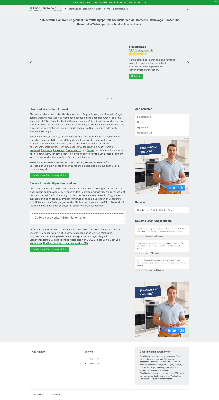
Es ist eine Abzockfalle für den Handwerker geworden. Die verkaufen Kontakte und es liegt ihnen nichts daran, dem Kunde (160, 245)
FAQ (108, 8)
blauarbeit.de (37, 140)
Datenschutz (94, 363)
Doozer (139, 46)
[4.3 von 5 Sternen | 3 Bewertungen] (160, 54)
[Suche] (186, 9)
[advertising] (162, 167)
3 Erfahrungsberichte (146, 50)
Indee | (153, 253)
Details (141, 72)
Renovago (46, 150)
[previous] (31, 62)
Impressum (94, 359)
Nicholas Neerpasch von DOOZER (78, 239)
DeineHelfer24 (73, 150)
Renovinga (59, 150)
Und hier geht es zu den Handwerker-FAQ (65, 243)
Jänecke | (154, 236)
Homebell (35, 150)
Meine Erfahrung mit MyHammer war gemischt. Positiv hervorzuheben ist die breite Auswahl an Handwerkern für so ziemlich (161, 262)
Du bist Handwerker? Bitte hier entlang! (60, 217)
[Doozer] (72, 61)
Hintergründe (121, 8)
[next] (188, 62)
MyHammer (56, 140)
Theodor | (154, 270)
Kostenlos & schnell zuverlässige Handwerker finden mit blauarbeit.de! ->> (108, 2)
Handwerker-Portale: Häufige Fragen (156, 210)
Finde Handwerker (45, 8)
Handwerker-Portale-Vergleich (48, 175)
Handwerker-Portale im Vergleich (85, 8)
